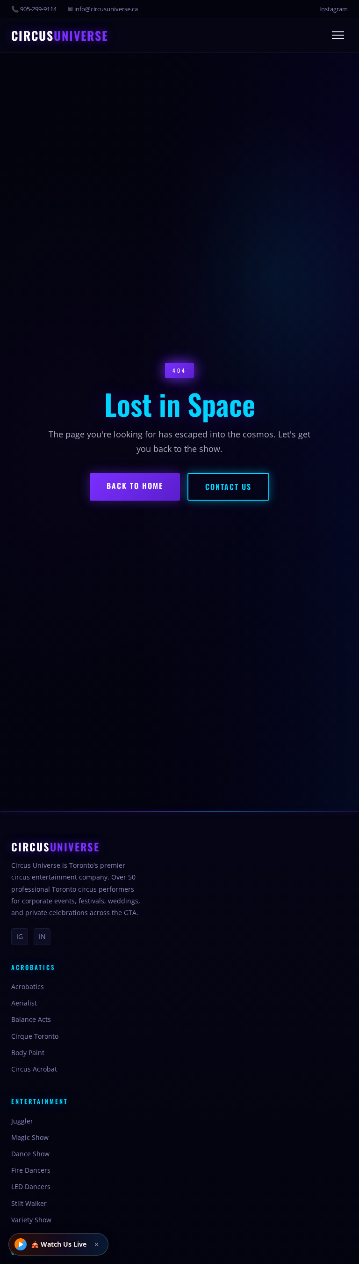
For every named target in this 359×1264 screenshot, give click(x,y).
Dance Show (30, 1153)
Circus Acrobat (34, 1068)
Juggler (22, 1120)
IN (42, 936)
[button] (58, 1244)
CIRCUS (59, 36)
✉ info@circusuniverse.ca (103, 9)
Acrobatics (27, 986)
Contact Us (228, 486)
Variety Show (31, 1219)
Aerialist (24, 1002)
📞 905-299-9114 (34, 9)
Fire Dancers (30, 1170)
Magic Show (30, 1137)
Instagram (333, 9)
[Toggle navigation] (338, 35)
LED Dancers (30, 1186)
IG (19, 936)
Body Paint (27, 1052)
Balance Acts (31, 1019)
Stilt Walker (29, 1203)
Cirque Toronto (34, 1036)
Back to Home (135, 485)
